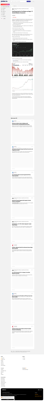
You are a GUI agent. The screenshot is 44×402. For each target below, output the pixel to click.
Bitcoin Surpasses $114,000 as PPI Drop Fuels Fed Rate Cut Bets (22, 296)
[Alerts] (32, 1)
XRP (20, 152)
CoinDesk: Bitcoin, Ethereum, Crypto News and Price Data (21, 8)
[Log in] (34, 1)
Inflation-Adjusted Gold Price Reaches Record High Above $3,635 (22, 248)
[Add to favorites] (12, 143)
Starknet (2, 369)
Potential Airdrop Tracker (5, 6)
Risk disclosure (3, 383)
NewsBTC (15, 146)
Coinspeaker (15, 326)
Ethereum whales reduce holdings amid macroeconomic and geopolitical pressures (20, 124)
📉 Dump (23, 359)
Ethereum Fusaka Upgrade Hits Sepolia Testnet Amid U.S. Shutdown (21, 201)
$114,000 (18, 298)
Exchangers (4, 16)
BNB (1, 373)
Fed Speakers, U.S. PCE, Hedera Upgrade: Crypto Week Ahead (21, 224)
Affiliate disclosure (3, 382)
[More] (32, 15)
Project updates (3, 365)
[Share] (14, 143)
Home (11, 351)
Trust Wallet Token (3, 370)
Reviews (2, 360)
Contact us (2, 364)
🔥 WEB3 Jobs (3, 359)
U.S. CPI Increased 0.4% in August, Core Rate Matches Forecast (21, 273)
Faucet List (4, 11)
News (14, 351)
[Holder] (4, 389)
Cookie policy (3, 384)
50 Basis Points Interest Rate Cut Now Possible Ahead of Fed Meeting (21, 329)
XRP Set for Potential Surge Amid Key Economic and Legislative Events (22, 150)
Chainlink (2, 374)
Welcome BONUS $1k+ (5, 4)
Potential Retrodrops (25, 369)
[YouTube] (38, 389)
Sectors (3, 14)
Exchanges (3, 8)
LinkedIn (2, 361)
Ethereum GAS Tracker (38, 396)
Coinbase (28, 226)
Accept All (7, 399)
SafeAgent (36, 394)
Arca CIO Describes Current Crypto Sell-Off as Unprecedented (21, 175)
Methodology (3, 378)
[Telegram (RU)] (41, 389)
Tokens (3, 9)
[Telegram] (39, 389)
